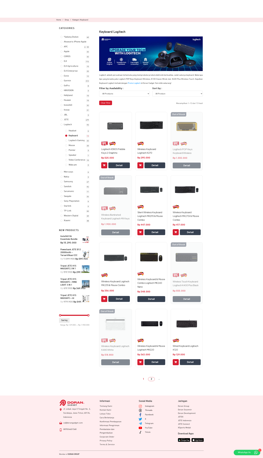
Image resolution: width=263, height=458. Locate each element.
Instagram (149, 406)
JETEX (180, 417)
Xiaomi (67, 220)
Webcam (73, 165)
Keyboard (73, 136)
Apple (66, 51)
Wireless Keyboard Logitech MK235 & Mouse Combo (115, 283)
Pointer (72, 150)
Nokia (66, 177)
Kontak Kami (105, 410)
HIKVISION (68, 90)
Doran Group (183, 406)
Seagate (67, 196)
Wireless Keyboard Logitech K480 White (115, 348)
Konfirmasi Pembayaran (110, 422)
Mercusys (68, 172)
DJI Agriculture (71, 66)
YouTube (148, 428)
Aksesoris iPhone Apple (75, 42)
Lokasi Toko (105, 414)
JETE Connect (184, 424)
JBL (66, 115)
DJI (65, 61)
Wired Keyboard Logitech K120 (185, 347)
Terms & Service (107, 444)
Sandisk (67, 186)
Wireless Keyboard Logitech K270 (146, 151)
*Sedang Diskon (71, 37)
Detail (119, 165)
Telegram (149, 423)
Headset (72, 131)
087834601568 (69, 429)
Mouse (72, 145)
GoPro (67, 86)
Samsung (68, 182)
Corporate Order (107, 437)
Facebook (149, 415)
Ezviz (66, 76)
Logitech (68, 125)
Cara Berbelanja (107, 418)
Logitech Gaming (77, 140)
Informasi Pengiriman (109, 425)
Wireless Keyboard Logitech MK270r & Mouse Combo (186, 216)
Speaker (72, 155)
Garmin (67, 81)
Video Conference (77, 160)
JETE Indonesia (184, 420)
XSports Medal (184, 428)
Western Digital (71, 216)
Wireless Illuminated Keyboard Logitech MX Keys (115, 216)
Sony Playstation (71, 201)
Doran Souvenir (185, 410)
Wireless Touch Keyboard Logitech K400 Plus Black (185, 283)
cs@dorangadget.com (73, 423)
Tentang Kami (106, 406)
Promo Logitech (134, 83)
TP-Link (67, 211)
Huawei (67, 100)
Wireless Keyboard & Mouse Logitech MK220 (151, 347)
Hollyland (68, 95)
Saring (64, 320)
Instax (67, 110)
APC (66, 47)
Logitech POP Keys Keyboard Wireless (182, 151)
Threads (148, 410)
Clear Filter (105, 103)
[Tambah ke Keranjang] (104, 165)
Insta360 (68, 105)
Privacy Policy (106, 441)
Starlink (67, 206)
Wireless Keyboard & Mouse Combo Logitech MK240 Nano (151, 283)
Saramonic (69, 191)
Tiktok (148, 432)
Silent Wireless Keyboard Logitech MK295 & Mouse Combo (150, 216)
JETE (66, 120)
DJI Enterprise (71, 71)
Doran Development (187, 413)
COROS (67, 56)
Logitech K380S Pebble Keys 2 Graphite (113, 151)
